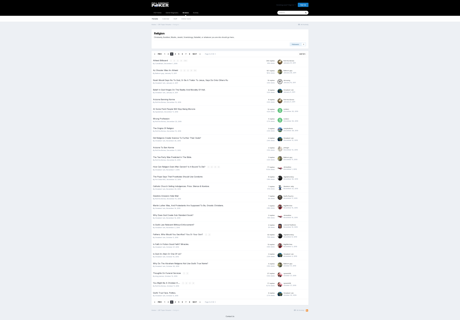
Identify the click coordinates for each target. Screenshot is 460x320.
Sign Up (303, 5)
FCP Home (157, 13)
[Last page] (200, 54)
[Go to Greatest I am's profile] (280, 91)
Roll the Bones (289, 61)
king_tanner (159, 276)
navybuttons (288, 128)
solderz (286, 109)
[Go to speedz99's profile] (280, 274)
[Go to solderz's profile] (280, 110)
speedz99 (287, 273)
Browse (186, 13)
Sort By (302, 54)
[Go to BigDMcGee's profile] (280, 207)
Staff (175, 19)
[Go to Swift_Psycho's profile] (280, 197)
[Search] (305, 13)
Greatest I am (160, 83)
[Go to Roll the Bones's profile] (280, 62)
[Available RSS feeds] (306, 310)
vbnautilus (287, 167)
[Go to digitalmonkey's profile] (280, 178)
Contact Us (230, 316)
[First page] (154, 54)
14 (185, 61)
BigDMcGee (288, 206)
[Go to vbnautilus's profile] (280, 168)
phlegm (286, 148)
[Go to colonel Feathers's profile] (280, 226)
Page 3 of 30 (210, 54)
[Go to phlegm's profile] (280, 149)
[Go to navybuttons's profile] (280, 129)
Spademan (159, 112)
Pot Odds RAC (160, 179)
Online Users (186, 19)
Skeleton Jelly (289, 186)
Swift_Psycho (288, 196)
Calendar (165, 19)
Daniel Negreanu (172, 13)
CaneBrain (159, 63)
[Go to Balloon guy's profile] (280, 71)
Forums (155, 19)
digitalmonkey (289, 177)
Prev (160, 54)
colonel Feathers (290, 225)
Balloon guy (159, 73)
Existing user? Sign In (285, 5)
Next (195, 54)
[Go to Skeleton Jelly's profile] (280, 187)
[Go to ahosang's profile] (280, 81)
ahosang (287, 80)
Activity (195, 13)
